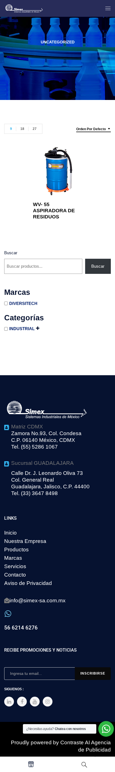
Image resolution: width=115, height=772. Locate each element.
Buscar (10, 252)
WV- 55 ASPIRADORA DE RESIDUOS (54, 211)
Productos (16, 549)
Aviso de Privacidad (28, 583)
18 (22, 129)
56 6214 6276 (21, 627)
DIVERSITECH (23, 303)
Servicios (15, 566)
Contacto (15, 575)
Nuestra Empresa (25, 541)
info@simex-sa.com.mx (37, 600)
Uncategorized (58, 42)
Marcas (13, 558)
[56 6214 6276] (8, 613)
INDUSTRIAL (22, 328)
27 (35, 129)
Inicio (10, 533)
